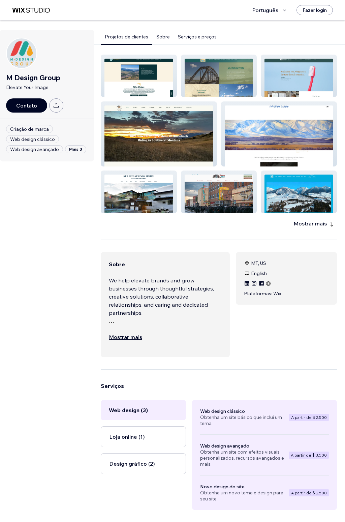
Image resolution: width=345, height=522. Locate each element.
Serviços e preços (197, 37)
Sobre (163, 37)
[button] (139, 76)
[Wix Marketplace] (31, 10)
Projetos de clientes (126, 37)
